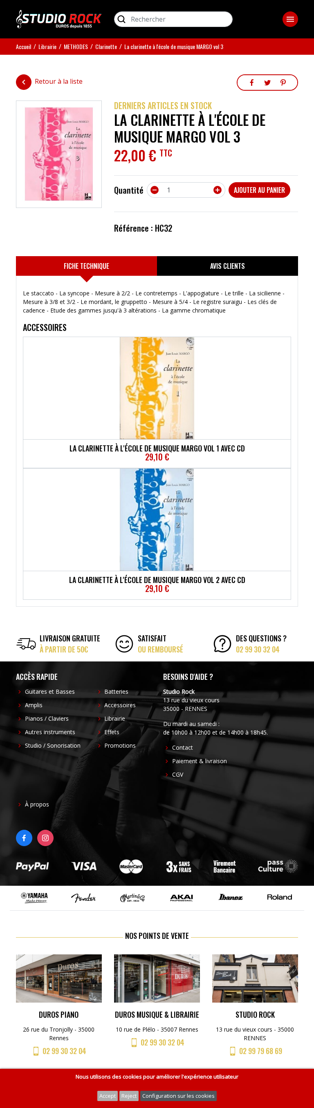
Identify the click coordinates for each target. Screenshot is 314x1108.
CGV (177, 774)
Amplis (34, 705)
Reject (129, 1095)
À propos (37, 804)
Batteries (116, 691)
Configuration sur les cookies (178, 1095)
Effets (111, 732)
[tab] (86, 266)
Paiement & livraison (199, 761)
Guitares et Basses (50, 691)
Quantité (129, 190)
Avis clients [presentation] (227, 266)
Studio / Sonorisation (53, 745)
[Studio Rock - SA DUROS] (59, 18)
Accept (107, 1095)
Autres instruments (50, 732)
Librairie (114, 718)
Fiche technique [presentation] (86, 266)
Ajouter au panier (259, 190)
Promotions (120, 745)
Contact (182, 747)
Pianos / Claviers (47, 718)
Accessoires (120, 705)
